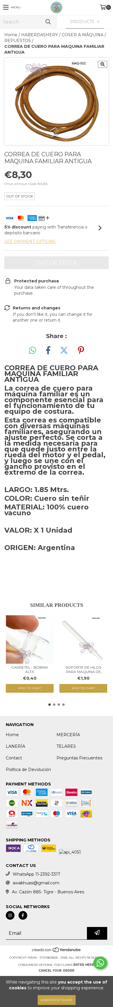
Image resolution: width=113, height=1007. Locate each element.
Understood (57, 1000)
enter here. (84, 965)
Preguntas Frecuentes (79, 758)
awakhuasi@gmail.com (36, 883)
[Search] (48, 21)
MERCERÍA (68, 734)
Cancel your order (56, 970)
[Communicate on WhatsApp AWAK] (100, 963)
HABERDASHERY (39, 34)
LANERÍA (15, 746)
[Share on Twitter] (64, 350)
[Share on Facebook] (48, 350)
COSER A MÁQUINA (82, 34)
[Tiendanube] (56, 952)
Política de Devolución (28, 769)
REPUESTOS (17, 40)
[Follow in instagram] (10, 915)
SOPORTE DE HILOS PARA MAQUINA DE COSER (83, 669)
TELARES (66, 746)
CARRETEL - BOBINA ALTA (29, 669)
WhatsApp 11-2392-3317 (36, 874)
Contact (14, 758)
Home (10, 34)
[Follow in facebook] (23, 915)
